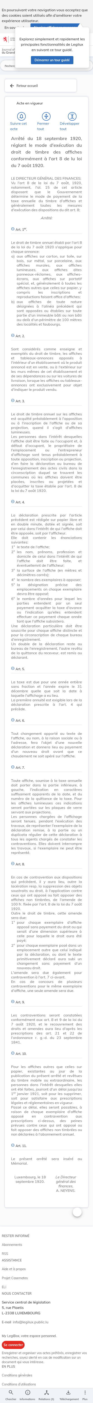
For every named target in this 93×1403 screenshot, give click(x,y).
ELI (4, 1287)
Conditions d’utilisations (19, 1384)
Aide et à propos (14, 1269)
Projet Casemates (15, 1278)
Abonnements (12, 1245)
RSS (5, 1254)
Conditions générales (17, 1375)
